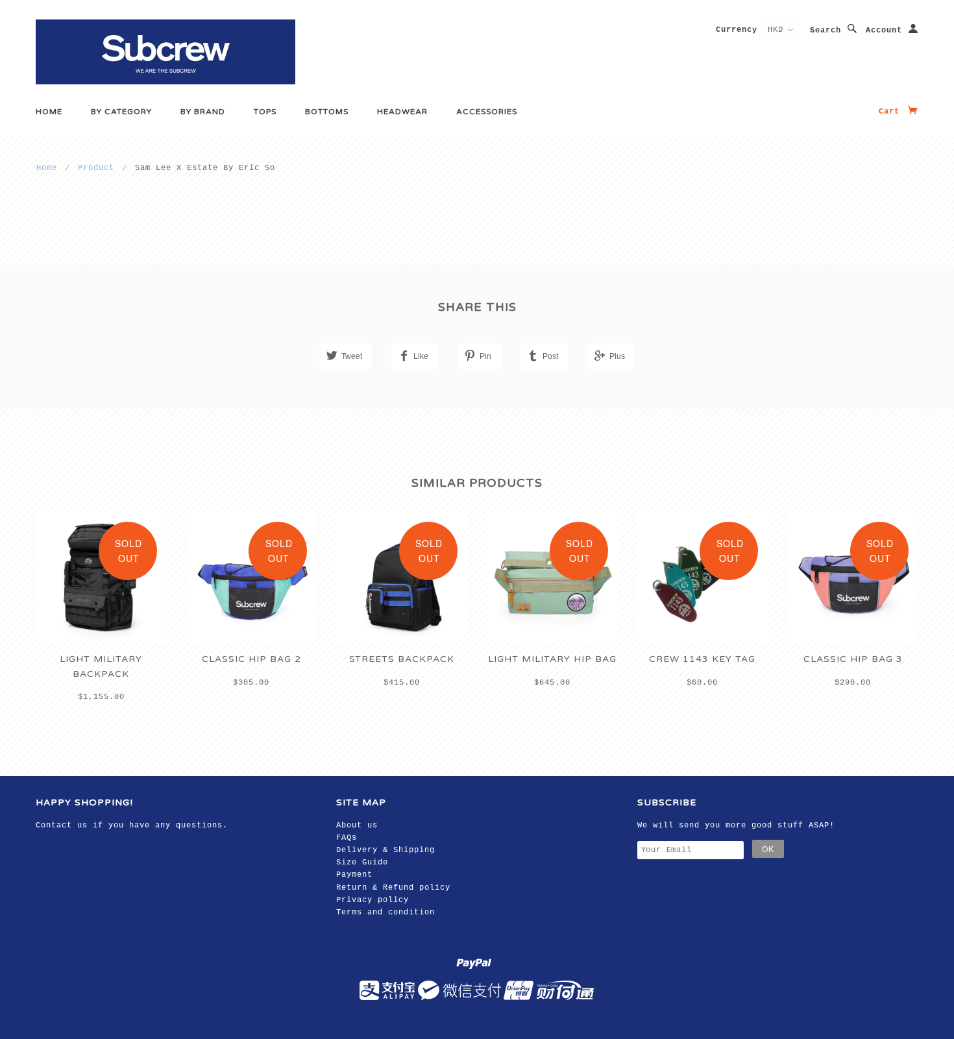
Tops (265, 111)
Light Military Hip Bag (552, 659)
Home (49, 111)
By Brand (202, 111)
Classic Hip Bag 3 (853, 659)
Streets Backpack (401, 659)
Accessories (486, 111)
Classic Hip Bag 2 (251, 659)
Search (825, 30)
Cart (892, 111)
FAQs (346, 837)
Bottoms (327, 111)
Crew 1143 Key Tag (702, 659)
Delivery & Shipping (385, 850)
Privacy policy (372, 900)
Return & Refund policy (393, 887)
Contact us (62, 825)
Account (884, 30)
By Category (121, 111)
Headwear (402, 111)
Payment (354, 874)
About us (357, 825)
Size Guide (362, 862)
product (96, 168)
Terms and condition (385, 912)
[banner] (165, 51)
